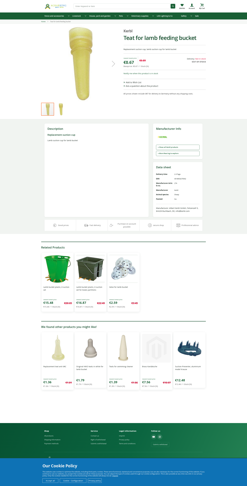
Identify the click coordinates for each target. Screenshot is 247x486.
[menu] (123, 15)
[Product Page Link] (57, 282)
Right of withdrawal (98, 439)
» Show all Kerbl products (168, 147)
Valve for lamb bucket (118, 287)
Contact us (95, 436)
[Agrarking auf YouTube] (153, 436)
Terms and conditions (127, 443)
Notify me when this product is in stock (140, 73)
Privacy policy (124, 439)
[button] (113, 63)
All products (48, 436)
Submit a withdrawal (98, 443)
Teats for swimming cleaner (121, 366)
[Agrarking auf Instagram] (159, 436)
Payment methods (51, 443)
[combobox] (125, 6)
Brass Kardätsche (149, 366)
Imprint (122, 436)
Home (43, 21)
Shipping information (52, 439)
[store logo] (56, 6)
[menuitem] (56, 15)
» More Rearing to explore (168, 153)
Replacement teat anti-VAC (54, 366)
